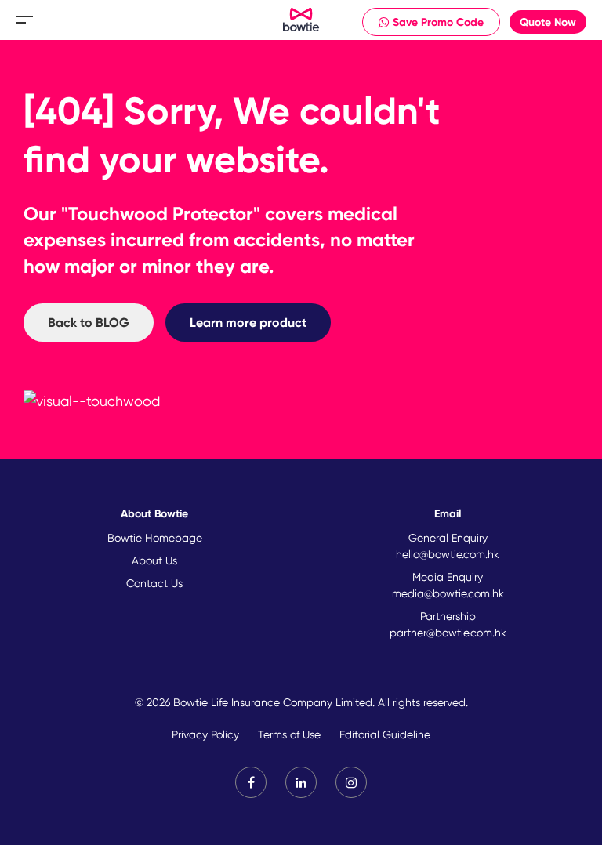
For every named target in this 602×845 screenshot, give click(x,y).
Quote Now (548, 22)
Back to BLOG (88, 322)
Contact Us (154, 583)
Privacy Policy (205, 734)
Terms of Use (289, 734)
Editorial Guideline (384, 734)
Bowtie (301, 20)
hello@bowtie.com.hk (447, 554)
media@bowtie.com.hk (448, 593)
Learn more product (248, 322)
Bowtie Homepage (154, 537)
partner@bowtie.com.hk (448, 632)
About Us (154, 560)
